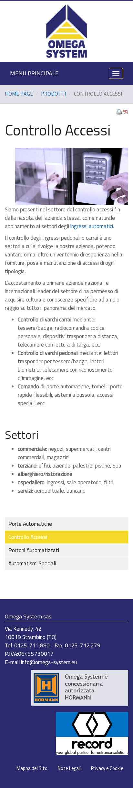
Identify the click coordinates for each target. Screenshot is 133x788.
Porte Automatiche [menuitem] (30, 524)
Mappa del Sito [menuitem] (31, 768)
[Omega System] (66, 30)
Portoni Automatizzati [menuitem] (33, 550)
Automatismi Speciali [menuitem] (32, 563)
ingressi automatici (91, 226)
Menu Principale (34, 73)
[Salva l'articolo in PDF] (125, 111)
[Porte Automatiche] (92, 732)
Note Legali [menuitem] (69, 768)
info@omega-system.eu (49, 662)
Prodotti (53, 93)
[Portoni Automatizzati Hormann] (79, 687)
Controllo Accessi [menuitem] (27, 537)
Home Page (19, 93)
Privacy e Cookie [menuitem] (107, 768)
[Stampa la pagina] (119, 111)
